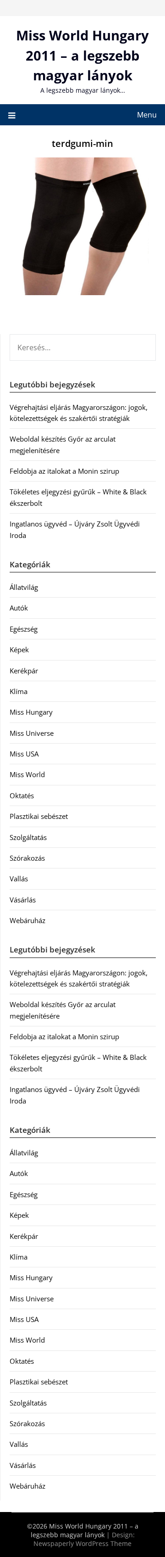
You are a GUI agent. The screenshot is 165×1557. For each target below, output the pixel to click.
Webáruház (27, 920)
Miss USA (24, 753)
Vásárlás (23, 899)
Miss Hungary (31, 712)
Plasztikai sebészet (39, 816)
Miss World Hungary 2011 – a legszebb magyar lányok (82, 55)
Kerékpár (24, 670)
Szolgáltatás (28, 837)
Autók (19, 607)
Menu (147, 115)
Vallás (19, 878)
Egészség (24, 628)
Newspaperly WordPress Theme (82, 1543)
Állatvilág (24, 587)
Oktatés (22, 795)
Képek (19, 649)
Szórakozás (27, 858)
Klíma (19, 691)
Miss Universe (32, 733)
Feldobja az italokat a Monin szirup (64, 471)
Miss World (27, 774)
